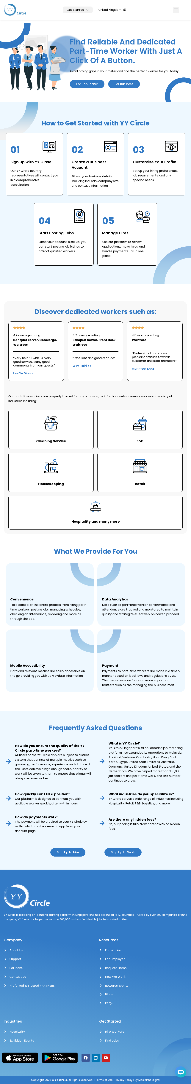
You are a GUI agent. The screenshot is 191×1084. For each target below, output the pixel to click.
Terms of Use (104, 1080)
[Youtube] (106, 1058)
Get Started (75, 10)
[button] (176, 10)
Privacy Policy (124, 1080)
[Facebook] (86, 1058)
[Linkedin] (96, 1058)
